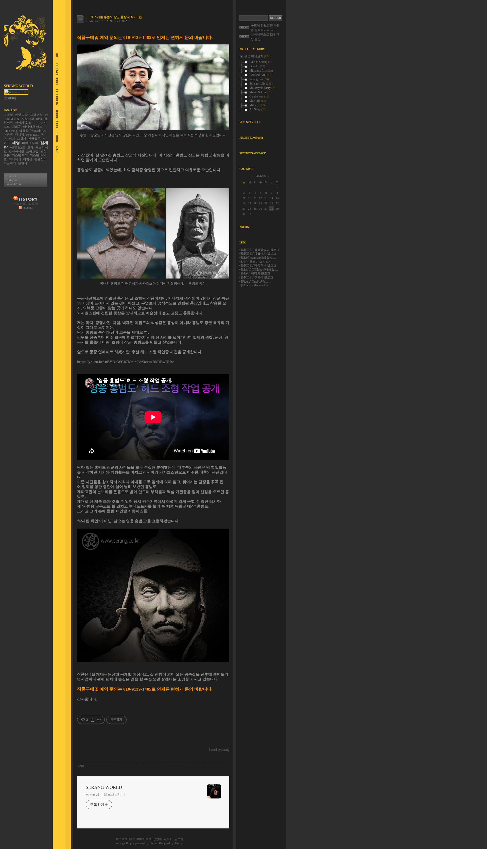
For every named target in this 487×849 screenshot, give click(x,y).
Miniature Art (97, 21)
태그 (132, 839)
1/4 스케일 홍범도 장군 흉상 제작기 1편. (116, 17)
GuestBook (55, 119)
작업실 (27, 159)
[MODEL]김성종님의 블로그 (260, 250)
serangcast (32, 134)
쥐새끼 (19, 134)
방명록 (157, 839)
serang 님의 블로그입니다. (106, 794)
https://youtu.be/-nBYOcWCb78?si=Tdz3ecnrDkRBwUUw (125, 362)
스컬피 (21, 138)
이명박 (8, 134)
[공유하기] (93, 720)
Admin (55, 150)
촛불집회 (40, 159)
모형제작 (28, 119)
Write (55, 137)
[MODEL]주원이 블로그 (257, 277)
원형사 (22, 163)
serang (120, 843)
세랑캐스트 (17, 147)
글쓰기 (179, 839)
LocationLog (55, 74)
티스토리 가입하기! (26, 203)
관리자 (168, 839)
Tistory (179, 843)
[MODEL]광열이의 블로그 (258, 253)
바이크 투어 (30, 143)
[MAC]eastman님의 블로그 (258, 257)
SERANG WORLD (18, 86)
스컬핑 (8, 115)
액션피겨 (10, 163)
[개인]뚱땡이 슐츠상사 (256, 262)
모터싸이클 (16, 151)
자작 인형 (36, 115)
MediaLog (55, 97)
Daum (153, 843)
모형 (30, 147)
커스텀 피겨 (20, 155)
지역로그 (121, 839)
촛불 (7, 155)
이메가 (19, 122)
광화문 (16, 126)
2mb (28, 122)
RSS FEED (28, 207)
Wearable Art (38, 131)
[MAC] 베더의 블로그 (255, 273)
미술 (39, 119)
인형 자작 (21, 115)
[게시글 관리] (99, 720)
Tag (55, 56)
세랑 (16, 142)
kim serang (10, 131)
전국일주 (34, 138)
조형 (43, 151)
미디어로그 (144, 839)
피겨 (12, 138)
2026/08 (261, 176)
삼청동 (23, 131)
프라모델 (32, 151)
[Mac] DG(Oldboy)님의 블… (259, 269)
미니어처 (15, 159)
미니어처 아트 (32, 126)
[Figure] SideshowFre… (256, 285)
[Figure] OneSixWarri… (256, 281)
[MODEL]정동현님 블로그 (258, 265)
